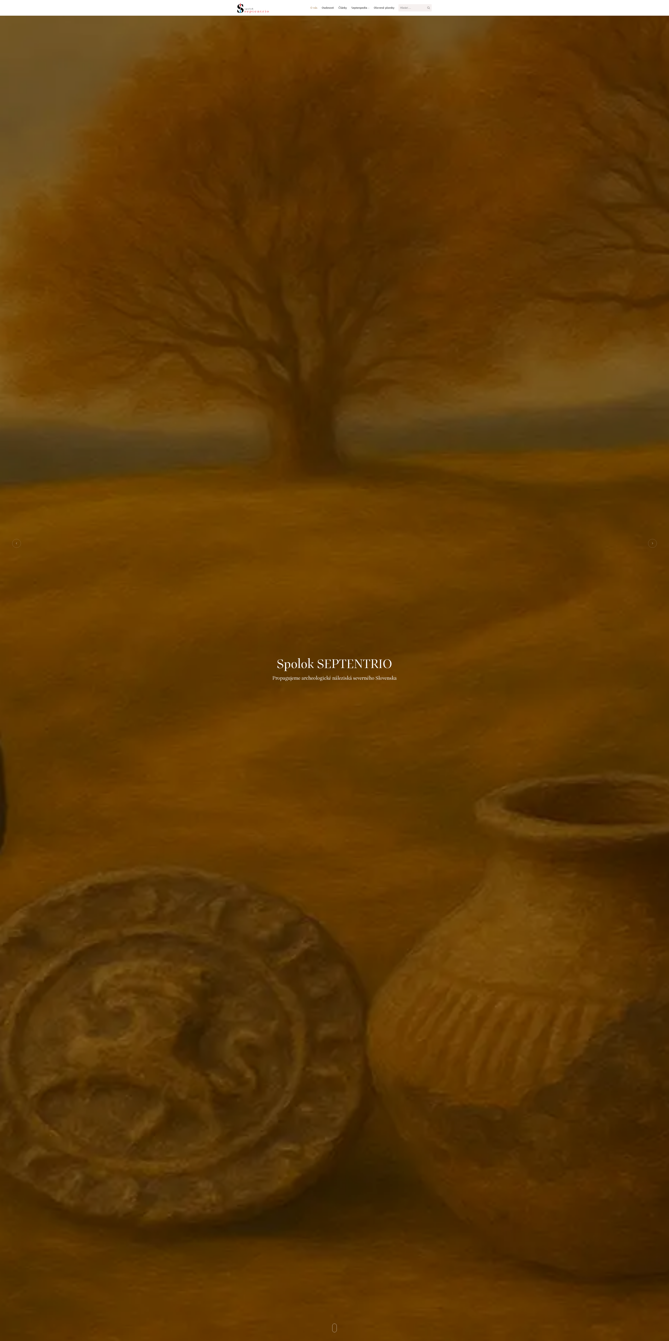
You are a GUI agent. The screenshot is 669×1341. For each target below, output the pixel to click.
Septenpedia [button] (359, 7)
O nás (313, 7)
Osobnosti (328, 7)
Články (343, 7)
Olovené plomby (384, 7)
